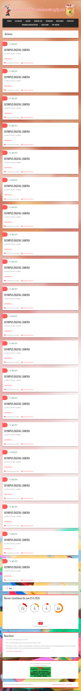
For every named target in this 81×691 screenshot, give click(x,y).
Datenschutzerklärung (58, 684)
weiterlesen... (8, 58)
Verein (9, 21)
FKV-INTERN (55, 25)
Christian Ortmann (28, 63)
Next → (12, 588)
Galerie (28, 21)
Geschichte (18, 21)
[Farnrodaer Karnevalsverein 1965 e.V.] (40, 9)
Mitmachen (49, 21)
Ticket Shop (45, 25)
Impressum (69, 684)
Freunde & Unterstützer (30, 25)
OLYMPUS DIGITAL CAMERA (17, 50)
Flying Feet (70, 21)
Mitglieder (59, 21)
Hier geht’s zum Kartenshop (14, 651)
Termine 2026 (38, 21)
